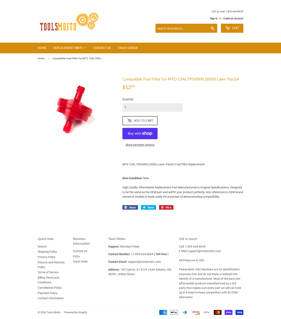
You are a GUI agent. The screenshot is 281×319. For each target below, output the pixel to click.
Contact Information (51, 298)
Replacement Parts (68, 48)
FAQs (76, 256)
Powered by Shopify (75, 312)
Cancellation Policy (50, 287)
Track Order (128, 48)
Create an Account (233, 18)
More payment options (140, 144)
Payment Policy (47, 293)
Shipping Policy (47, 251)
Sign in (214, 18)
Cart (235, 28)
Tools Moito (53, 312)
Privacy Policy (46, 257)
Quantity (128, 99)
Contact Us (102, 48)
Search (42, 246)
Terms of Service (48, 272)
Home (42, 48)
